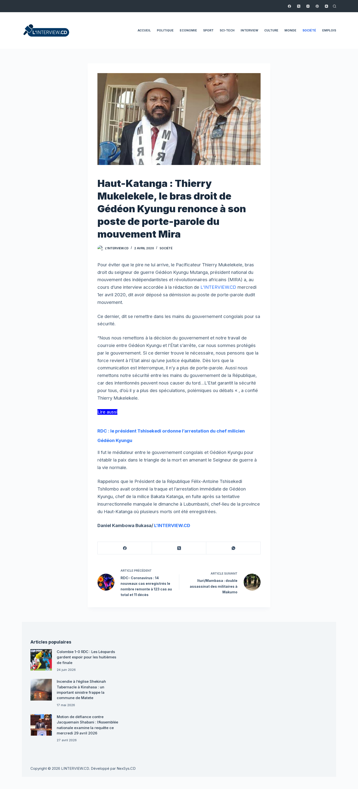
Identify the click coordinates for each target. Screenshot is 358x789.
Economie (188, 30)
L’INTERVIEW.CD (218, 287)
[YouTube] (326, 6)
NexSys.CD (126, 768)
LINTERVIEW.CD (75, 768)
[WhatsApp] (233, 548)
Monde (290, 30)
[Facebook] (289, 6)
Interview (249, 30)
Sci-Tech (227, 30)
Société (309, 30)
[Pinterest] (317, 6)
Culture (271, 30)
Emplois (329, 30)
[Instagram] (308, 6)
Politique (165, 30)
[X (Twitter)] (298, 6)
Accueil (144, 30)
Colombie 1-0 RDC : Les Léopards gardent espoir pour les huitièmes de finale (86, 657)
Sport (208, 30)
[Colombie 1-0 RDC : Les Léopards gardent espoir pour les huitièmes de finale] (41, 660)
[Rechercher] (334, 6)
